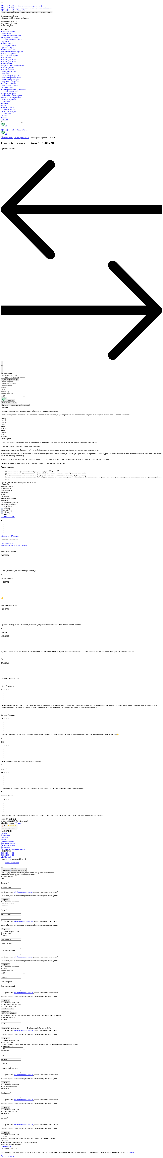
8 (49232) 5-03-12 (21, 10)
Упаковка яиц (6, 58)
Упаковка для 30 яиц (8, 62)
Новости (4, 116)
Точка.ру (19, 823)
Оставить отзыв (7, 544)
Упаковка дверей (7, 68)
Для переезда (6, 33)
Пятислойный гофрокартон (11, 96)
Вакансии (4, 120)
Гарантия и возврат (8, 112)
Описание (5, 405)
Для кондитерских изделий (11, 78)
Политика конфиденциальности (13, 849)
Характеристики (15, 405)
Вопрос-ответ (6, 114)
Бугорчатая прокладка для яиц (12, 66)
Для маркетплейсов (8, 72)
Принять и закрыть (8, 1156)
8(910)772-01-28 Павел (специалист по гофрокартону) (21, 6)
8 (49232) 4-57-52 (7, 10)
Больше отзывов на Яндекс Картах (14, 546)
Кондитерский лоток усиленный (13, 90)
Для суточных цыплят (9, 86)
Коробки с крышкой (8, 49)
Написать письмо (46, 12)
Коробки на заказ (7, 43)
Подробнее (130, 1152)
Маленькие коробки (8, 53)
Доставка (26, 405)
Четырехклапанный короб (11, 35)
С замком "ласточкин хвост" (11, 39)
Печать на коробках (8, 100)
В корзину (11, 400)
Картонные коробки (8, 31)
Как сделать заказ (7, 108)
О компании (5, 102)
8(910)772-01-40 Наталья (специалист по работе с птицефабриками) (26, 8)
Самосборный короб (8, 45)
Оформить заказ (7, 1146)
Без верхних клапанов (9, 37)
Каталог (4, 833)
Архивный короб (7, 47)
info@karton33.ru (7, 857)
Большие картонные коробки (12, 51)
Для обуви (5, 74)
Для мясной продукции (10, 80)
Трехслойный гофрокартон (11, 98)
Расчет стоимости (12, 863)
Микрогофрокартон (8, 94)
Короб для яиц (6, 64)
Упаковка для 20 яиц (8, 60)
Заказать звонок (7, 12)
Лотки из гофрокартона (10, 76)
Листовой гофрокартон (10, 92)
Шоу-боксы (5, 41)
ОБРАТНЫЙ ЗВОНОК (9, 1013)
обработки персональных (23, 892)
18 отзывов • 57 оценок (10, 536)
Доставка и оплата (8, 110)
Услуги (3, 106)
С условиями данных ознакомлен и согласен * (30, 892)
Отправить (5, 900)
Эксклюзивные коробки (10, 55)
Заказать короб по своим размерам (26, 12)
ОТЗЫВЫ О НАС (8, 517)
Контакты (4, 118)
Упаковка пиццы (7, 70)
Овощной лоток (7, 88)
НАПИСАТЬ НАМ (7, 1009)
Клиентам (4, 104)
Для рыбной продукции (10, 82)
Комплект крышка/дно (9, 84)
